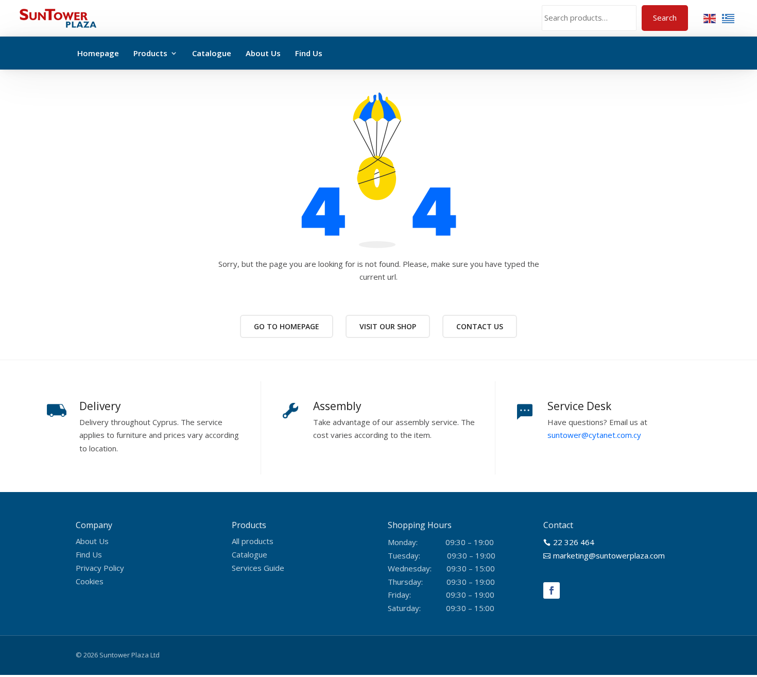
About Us (263, 53)
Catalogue (211, 53)
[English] (710, 17)
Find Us (308, 53)
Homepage (98, 53)
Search (665, 17)
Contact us (479, 326)
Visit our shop (387, 326)
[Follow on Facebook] (551, 590)
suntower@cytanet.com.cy (594, 435)
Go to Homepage (286, 326)
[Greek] (728, 17)
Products (150, 53)
